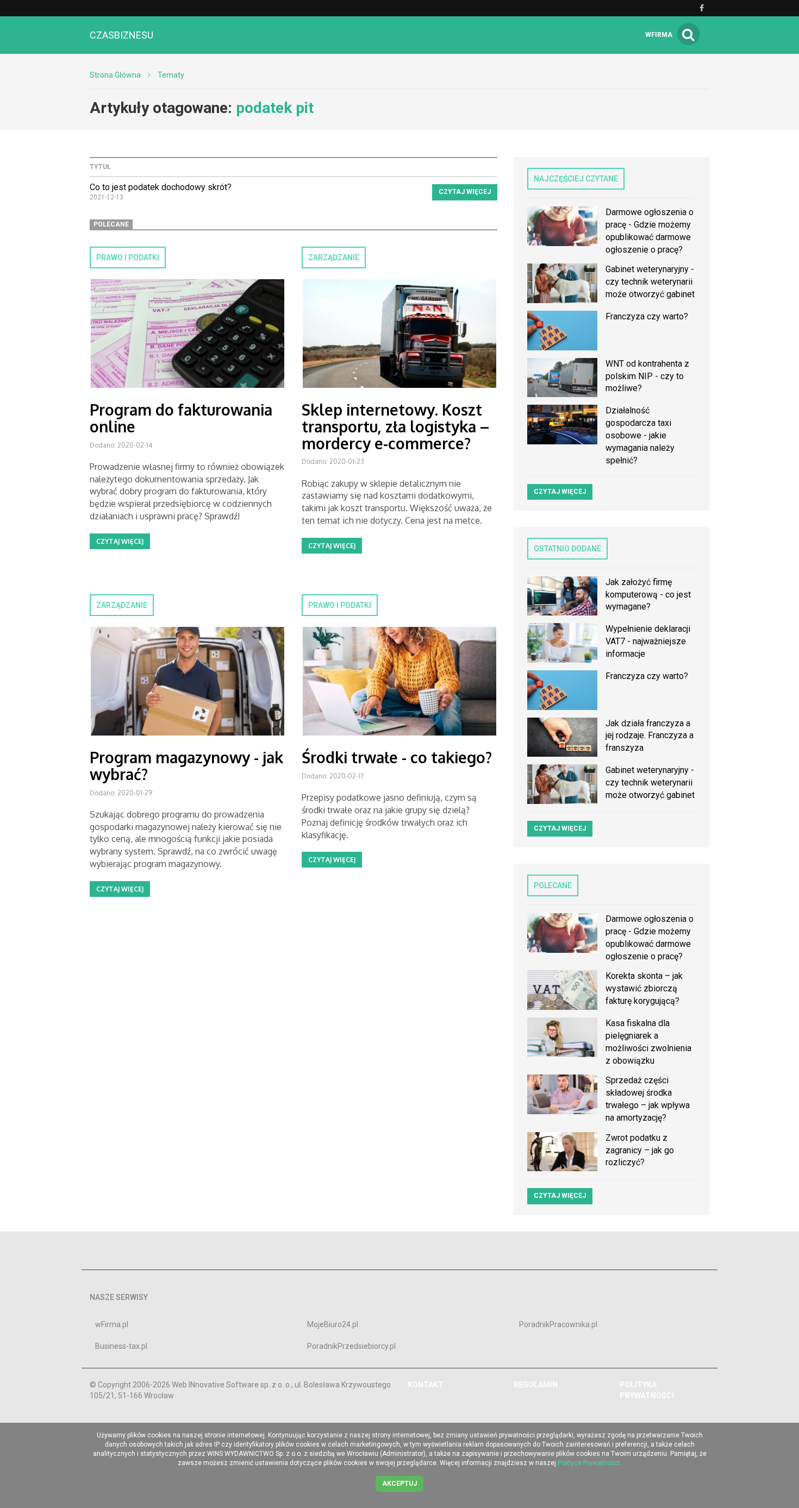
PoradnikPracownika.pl (558, 1324)
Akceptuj (399, 1483)
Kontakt (426, 1384)
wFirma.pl (111, 1324)
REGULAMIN (536, 1384)
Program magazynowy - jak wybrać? (186, 765)
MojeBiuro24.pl (332, 1324)
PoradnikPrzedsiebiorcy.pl (351, 1346)
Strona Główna (115, 75)
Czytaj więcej (465, 192)
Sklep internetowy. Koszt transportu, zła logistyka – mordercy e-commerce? (395, 426)
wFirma (658, 35)
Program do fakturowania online (181, 418)
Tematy (171, 75)
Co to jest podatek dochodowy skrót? (161, 187)
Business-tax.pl (121, 1346)
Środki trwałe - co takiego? (397, 757)
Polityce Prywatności (589, 1463)
